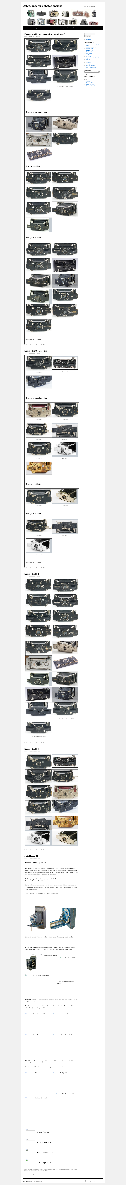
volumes (51, 28)
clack (72, 1169)
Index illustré (28, 28)
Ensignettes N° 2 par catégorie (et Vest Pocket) (44, 34)
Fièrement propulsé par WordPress (93, 1181)
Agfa (59, 1169)
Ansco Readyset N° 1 (46, 1132)
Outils (74, 28)
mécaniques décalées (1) (91, 54)
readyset (35, 1170)
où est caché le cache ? (90, 61)
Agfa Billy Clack (44, 1142)
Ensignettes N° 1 (31, 749)
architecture (44, 28)
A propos (69, 28)
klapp (25, 1170)
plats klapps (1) (89, 53)
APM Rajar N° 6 (44, 1162)
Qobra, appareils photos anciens (42, 6)
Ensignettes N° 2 (31, 573)
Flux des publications (90, 82)
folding (75, 1169)
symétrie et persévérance (91, 67)
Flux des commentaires (90, 84)
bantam (66, 1169)
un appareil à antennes (90, 65)
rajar (32, 1170)
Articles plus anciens (29, 1174)
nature (56, 28)
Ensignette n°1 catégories (35, 350)
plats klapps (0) (31, 856)
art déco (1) (88, 64)
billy (69, 1169)
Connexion (88, 81)
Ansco (62, 1169)
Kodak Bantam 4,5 (45, 1152)
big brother (88, 59)
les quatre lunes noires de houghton (93, 58)
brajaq (38, 36)
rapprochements (47, 1169)
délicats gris (88, 62)
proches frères (89, 56)
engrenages (62, 28)
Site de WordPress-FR (90, 85)
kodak (29, 1170)
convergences (36, 28)
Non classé (32, 344)
